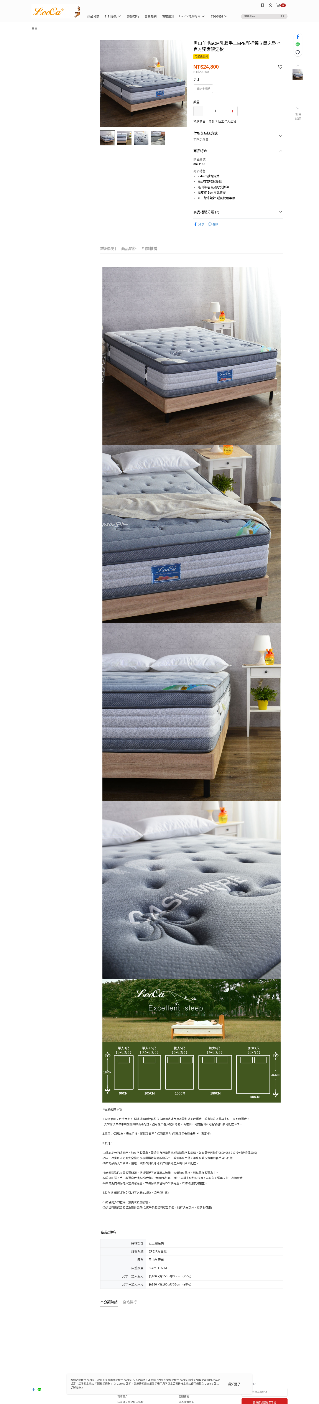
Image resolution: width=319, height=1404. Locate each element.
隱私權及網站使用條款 (130, 1402)
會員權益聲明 (186, 1402)
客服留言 (184, 1396)
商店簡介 (122, 1396)
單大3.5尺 (203, 88)
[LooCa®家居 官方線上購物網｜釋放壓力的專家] (55, 11)
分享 (201, 224)
